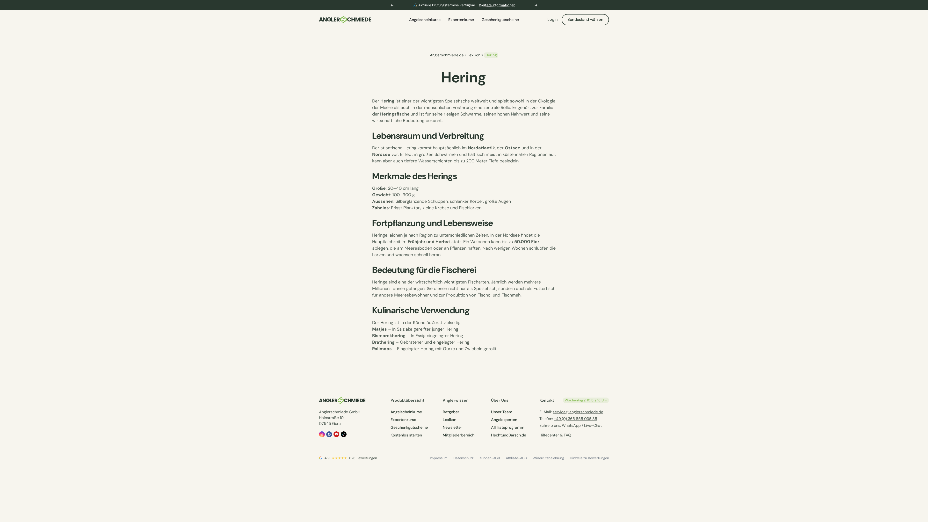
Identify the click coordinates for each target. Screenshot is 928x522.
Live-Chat (593, 425)
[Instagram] (322, 434)
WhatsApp (571, 425)
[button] (392, 5)
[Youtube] (336, 434)
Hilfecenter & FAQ (555, 435)
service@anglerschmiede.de (578, 411)
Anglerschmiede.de (447, 55)
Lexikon (473, 55)
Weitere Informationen (497, 5)
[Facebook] (329, 434)
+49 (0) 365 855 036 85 (575, 418)
